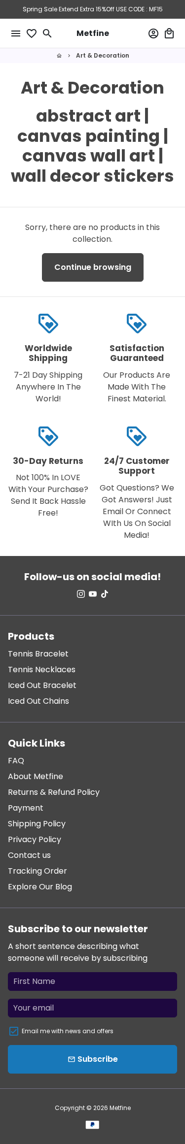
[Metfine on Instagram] (81, 594)
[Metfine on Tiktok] (105, 594)
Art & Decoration (102, 55)
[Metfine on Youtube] (93, 594)
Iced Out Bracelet (42, 685)
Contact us (29, 855)
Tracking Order (37, 871)
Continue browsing (92, 267)
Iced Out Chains (38, 701)
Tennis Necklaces (41, 669)
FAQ (16, 760)
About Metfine (35, 776)
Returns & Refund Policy (54, 792)
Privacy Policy (34, 839)
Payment (25, 808)
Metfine (120, 1108)
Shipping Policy (37, 823)
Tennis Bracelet (38, 653)
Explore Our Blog (40, 886)
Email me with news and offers (67, 1031)
